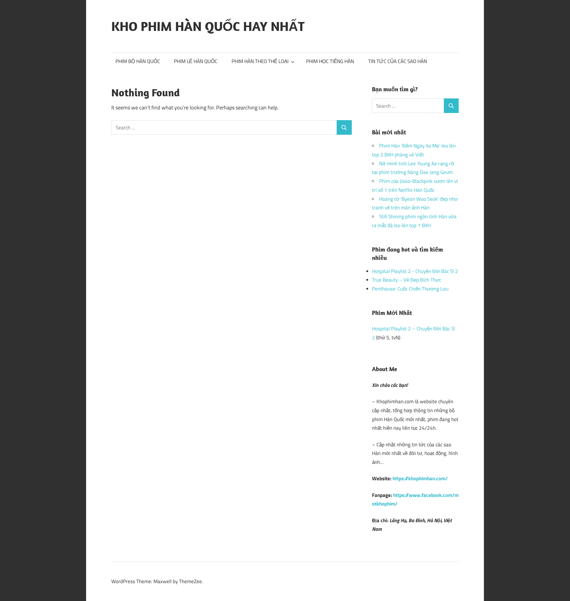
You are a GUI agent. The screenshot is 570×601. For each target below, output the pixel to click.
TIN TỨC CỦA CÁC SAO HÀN (397, 61)
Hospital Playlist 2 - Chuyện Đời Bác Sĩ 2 (415, 271)
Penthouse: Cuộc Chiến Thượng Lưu (410, 289)
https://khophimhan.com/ (420, 478)
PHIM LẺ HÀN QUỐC (195, 61)
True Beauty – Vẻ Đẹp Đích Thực (406, 280)
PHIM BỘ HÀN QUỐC (137, 61)
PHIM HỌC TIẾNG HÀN (330, 61)
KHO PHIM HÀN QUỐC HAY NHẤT (208, 26)
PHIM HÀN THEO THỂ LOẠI (260, 61)
